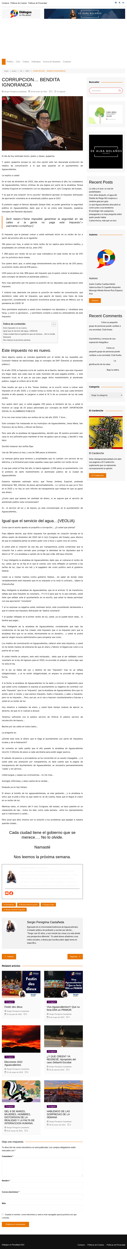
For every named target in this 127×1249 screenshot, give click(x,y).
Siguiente (73, 956)
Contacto (5, 3)
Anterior (10, 956)
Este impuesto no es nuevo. (15, 328)
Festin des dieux (13, 1007)
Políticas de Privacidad (37, 3)
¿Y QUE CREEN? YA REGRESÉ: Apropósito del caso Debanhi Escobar (61, 1059)
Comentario (7, 1156)
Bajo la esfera (113, 370)
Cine (18, 62)
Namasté (7, 337)
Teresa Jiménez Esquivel (15, 910)
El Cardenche (98, 475)
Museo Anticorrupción (29, 905)
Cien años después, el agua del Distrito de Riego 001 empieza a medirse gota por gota (103, 198)
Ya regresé (61, 92)
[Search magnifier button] (119, 90)
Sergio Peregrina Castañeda (15, 92)
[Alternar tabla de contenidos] (52, 324)
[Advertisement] (63, 40)
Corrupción (9, 905)
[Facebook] (11, 894)
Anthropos (36, 62)
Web (4, 1203)
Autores (95, 300)
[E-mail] (7, 894)
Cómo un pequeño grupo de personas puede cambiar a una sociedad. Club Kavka (105, 326)
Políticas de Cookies (18, 3)
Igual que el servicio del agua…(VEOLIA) (20, 331)
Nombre (6, 1181)
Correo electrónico (10, 1192)
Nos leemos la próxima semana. (17, 340)
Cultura (26, 62)
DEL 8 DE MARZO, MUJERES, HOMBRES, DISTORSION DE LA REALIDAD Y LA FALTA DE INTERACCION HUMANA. (19, 1117)
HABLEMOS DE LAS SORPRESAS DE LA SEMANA (58, 1114)
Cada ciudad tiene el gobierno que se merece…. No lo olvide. (29, 334)
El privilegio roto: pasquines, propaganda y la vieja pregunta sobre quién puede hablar (105, 214)
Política (10, 62)
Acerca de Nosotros (51, 62)
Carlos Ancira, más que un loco (102, 221)
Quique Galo (49, 905)
